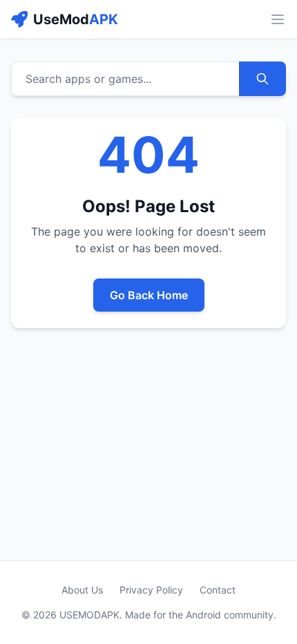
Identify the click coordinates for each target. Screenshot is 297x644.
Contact (218, 590)
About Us (82, 590)
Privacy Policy (151, 590)
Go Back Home (149, 295)
